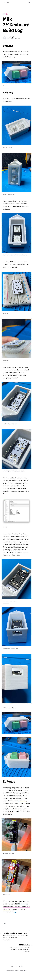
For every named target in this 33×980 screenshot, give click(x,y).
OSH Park (15, 803)
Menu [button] (8, 2)
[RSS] (21, 966)
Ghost (16, 970)
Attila (24, 970)
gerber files (22, 801)
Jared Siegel (10, 37)
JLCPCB (10, 811)
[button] (29, 2)
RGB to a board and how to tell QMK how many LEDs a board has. (16, 906)
